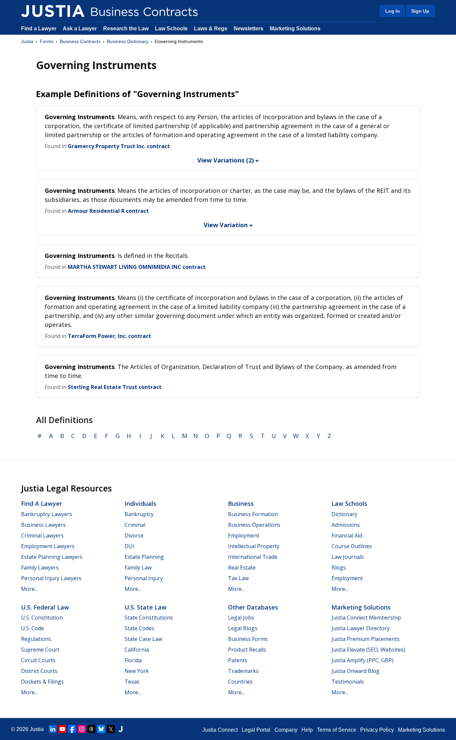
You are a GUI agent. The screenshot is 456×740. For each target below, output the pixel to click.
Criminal (135, 524)
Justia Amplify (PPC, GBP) (362, 660)
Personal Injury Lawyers (51, 578)
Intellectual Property (253, 546)
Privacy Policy (377, 730)
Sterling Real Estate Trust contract (115, 387)
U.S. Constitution (42, 617)
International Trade (252, 557)
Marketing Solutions (295, 28)
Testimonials (347, 681)
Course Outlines (351, 546)
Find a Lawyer (38, 28)
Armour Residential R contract (108, 211)
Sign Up (420, 11)
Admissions (345, 524)
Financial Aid (346, 535)
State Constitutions (149, 617)
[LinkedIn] (53, 729)
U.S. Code (32, 628)
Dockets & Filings (42, 681)
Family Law (138, 567)
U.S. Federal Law (45, 607)
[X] (111, 729)
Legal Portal (256, 730)
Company (285, 730)
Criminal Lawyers (42, 535)
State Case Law (143, 639)
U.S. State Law (146, 607)
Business (241, 503)
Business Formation (253, 514)
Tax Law (238, 578)
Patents (237, 660)
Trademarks (243, 671)
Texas (132, 681)
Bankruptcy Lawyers (46, 514)
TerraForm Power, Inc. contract (109, 336)
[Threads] (91, 729)
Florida (133, 660)
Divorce (134, 535)
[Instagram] (82, 729)
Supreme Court (40, 649)
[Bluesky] (101, 729)
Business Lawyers (43, 524)
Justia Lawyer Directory (360, 628)
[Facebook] (72, 729)
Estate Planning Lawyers (51, 557)
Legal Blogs (242, 628)
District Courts (39, 671)
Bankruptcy (139, 514)
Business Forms (248, 639)
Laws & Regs (210, 28)
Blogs (338, 567)
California (137, 649)
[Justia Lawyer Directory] (121, 729)
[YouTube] (62, 729)
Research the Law (126, 28)
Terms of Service (336, 730)
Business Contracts (80, 41)
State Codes (139, 628)
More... (29, 589)
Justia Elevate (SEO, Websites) (368, 649)
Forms (46, 41)
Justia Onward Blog (355, 671)
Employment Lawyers (47, 546)
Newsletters (248, 28)
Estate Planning (144, 557)
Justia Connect (220, 730)
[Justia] (52, 11)
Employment (243, 535)
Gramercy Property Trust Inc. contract (119, 146)
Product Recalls (247, 649)
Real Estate (242, 567)
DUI (129, 546)
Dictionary (344, 514)
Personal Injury (144, 578)
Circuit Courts (38, 660)
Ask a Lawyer (80, 28)
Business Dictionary (127, 41)
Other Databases (253, 607)
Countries (240, 681)
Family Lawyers (40, 567)
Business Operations (254, 524)
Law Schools (171, 28)
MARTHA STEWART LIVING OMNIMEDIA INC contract (137, 267)
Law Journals (347, 557)
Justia (27, 41)
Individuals (140, 503)
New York (137, 671)
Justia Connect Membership (366, 617)
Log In (392, 11)
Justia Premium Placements (365, 639)
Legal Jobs (241, 617)
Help (307, 730)
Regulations (36, 639)
